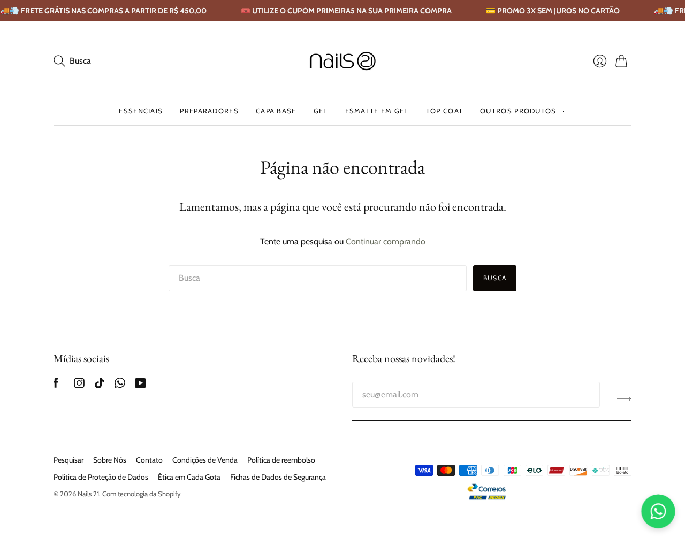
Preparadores (209, 110)
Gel (321, 110)
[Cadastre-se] (624, 399)
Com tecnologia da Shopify (141, 493)
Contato (149, 460)
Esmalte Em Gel (377, 110)
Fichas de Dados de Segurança (278, 477)
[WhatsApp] (120, 385)
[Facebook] (56, 385)
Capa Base (276, 110)
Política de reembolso (281, 460)
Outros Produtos (518, 110)
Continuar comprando (385, 241)
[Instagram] (79, 385)
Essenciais (141, 110)
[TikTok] (99, 385)
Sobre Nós (109, 460)
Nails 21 (88, 493)
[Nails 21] (342, 61)
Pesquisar (68, 460)
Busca (494, 278)
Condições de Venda (205, 460)
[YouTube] (140, 385)
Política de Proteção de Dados (101, 477)
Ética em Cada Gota (189, 477)
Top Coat (444, 110)
